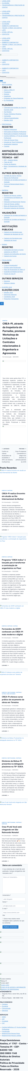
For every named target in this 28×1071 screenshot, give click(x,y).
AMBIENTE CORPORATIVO (10, 26)
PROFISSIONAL (7, 124)
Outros (15, 626)
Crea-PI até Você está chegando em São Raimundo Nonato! (12, 830)
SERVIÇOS (4, 823)
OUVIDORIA (5, 3)
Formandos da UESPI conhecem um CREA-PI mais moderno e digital (12, 632)
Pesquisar (3, 76)
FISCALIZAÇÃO (6, 260)
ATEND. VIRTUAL (7, 32)
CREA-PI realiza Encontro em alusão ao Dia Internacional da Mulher (13, 496)
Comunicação (7, 357)
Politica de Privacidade (12, 1063)
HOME (4, 82)
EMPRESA (5, 190)
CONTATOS (5, 34)
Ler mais (5, 530)
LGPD (4, 30)
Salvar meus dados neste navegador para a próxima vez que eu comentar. (13, 921)
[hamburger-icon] (1, 80)
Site (3, 915)
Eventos (4, 320)
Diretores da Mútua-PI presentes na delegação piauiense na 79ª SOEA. (13, 764)
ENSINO (4, 244)
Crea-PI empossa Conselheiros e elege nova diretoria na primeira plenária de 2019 (20, 455)
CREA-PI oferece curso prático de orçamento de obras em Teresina (13, 699)
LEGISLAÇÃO (6, 1)
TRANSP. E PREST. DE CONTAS (12, 28)
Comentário (6, 895)
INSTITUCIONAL (7, 84)
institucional (11, 692)
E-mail (5, 908)
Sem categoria (11, 693)
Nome (4, 902)
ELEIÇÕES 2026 (7, 287)
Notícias (10, 490)
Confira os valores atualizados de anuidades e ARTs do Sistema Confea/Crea (7, 455)
